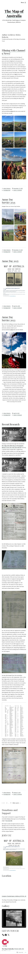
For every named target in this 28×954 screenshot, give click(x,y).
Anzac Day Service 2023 (8, 318)
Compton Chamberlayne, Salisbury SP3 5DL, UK (14, 896)
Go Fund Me (9, 820)
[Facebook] (6, 935)
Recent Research (10, 424)
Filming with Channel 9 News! (13, 52)
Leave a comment (17, 190)
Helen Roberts (6, 188)
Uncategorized (6, 190)
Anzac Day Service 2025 (8, 201)
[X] (8, 935)
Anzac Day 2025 (10, 261)
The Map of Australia (14, 13)
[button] (10, 922)
